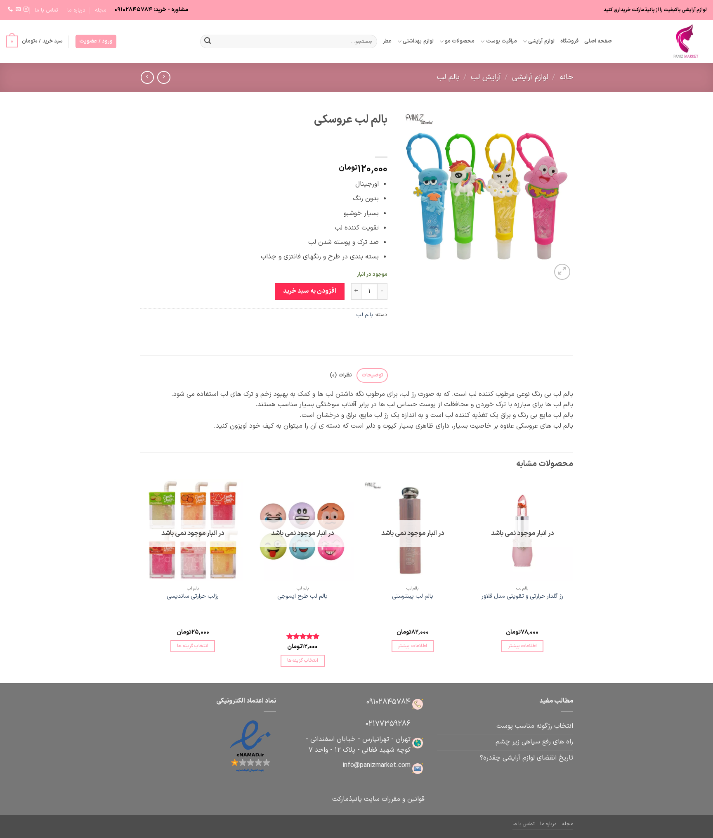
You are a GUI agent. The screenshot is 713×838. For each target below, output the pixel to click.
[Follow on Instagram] (26, 9)
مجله (100, 10)
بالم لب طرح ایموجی (302, 597)
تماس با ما (46, 10)
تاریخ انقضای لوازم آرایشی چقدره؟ (526, 758)
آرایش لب (486, 77)
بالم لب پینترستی (412, 597)
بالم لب (448, 77)
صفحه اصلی (598, 41)
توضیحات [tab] (372, 375)
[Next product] (163, 77)
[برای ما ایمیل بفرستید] (18, 9)
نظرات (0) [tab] (341, 375)
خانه (566, 77)
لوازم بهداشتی (418, 41)
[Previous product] (147, 77)
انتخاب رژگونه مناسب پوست (534, 726)
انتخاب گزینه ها (303, 660)
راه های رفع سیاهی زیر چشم (534, 742)
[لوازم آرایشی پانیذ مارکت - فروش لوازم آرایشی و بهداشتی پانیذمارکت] (665, 41)
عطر (387, 41)
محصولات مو (460, 41)
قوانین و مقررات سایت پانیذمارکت (378, 799)
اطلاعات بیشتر (522, 646)
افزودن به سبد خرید (309, 291)
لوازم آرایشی (541, 41)
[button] (96, 41)
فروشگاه (569, 41)
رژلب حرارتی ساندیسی (193, 597)
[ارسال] (208, 42)
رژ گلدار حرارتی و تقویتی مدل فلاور (522, 597)
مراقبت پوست (501, 41)
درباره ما (76, 10)
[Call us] (10, 9)
